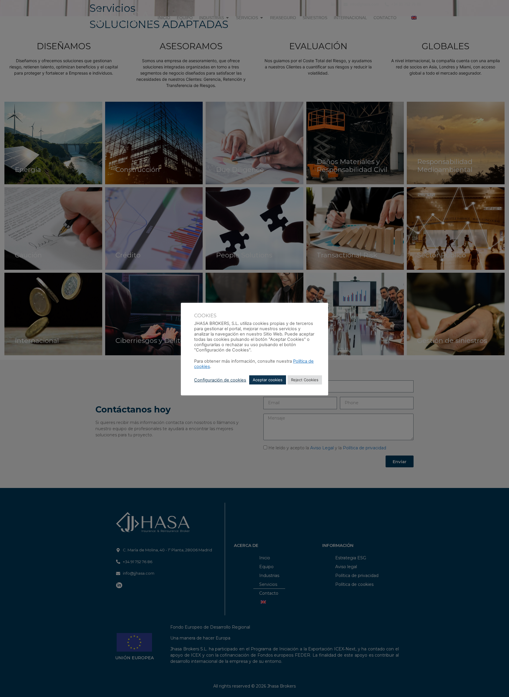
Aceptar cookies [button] (267, 379)
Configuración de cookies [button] (220, 380)
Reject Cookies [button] (304, 379)
